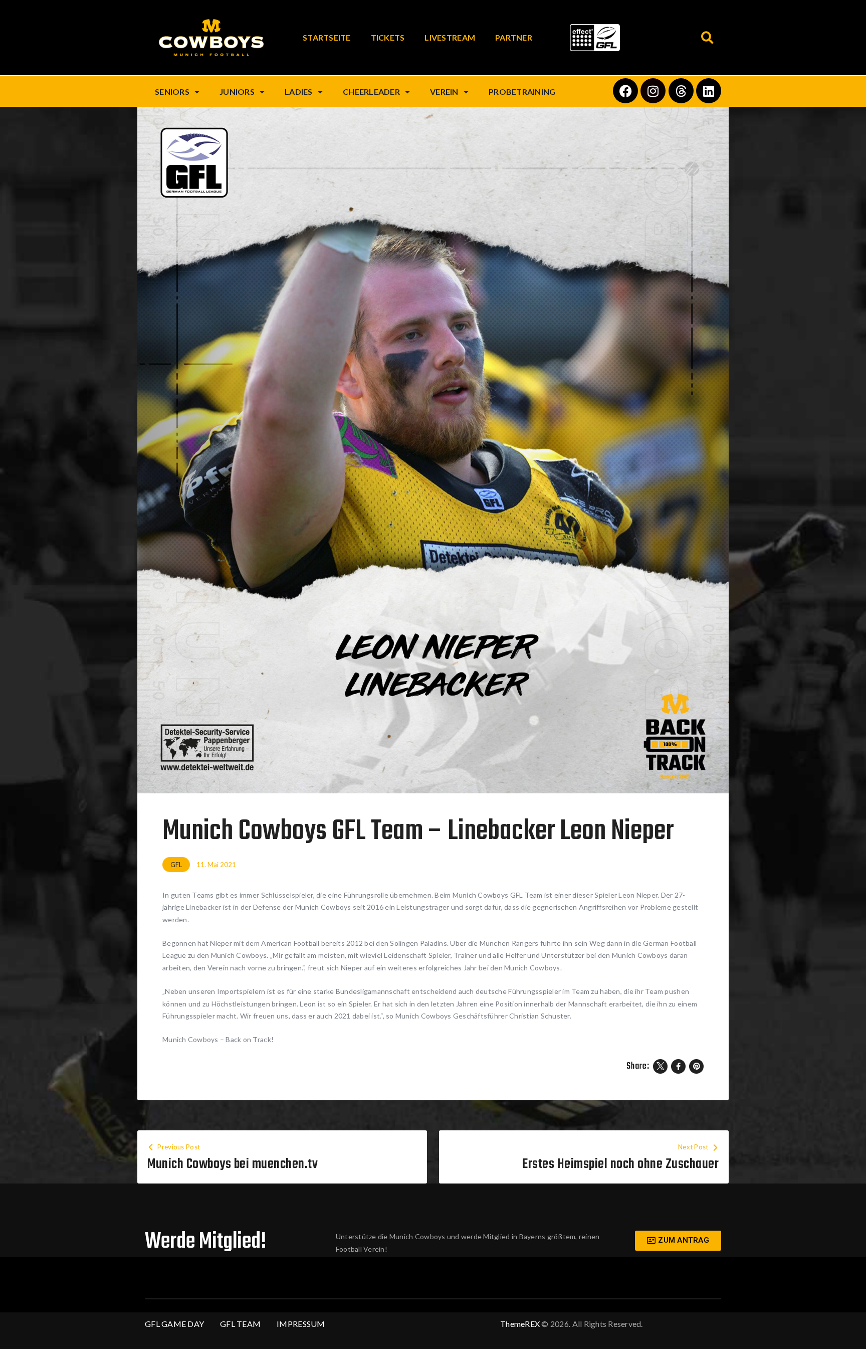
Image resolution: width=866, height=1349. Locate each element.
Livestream (449, 37)
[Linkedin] (708, 90)
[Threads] (681, 90)
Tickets (388, 37)
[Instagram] (653, 90)
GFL (176, 865)
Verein (444, 91)
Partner (513, 37)
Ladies (299, 91)
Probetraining (522, 91)
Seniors (172, 91)
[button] (707, 38)
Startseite (327, 37)
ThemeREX (520, 1323)
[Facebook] (625, 90)
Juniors (237, 91)
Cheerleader (371, 91)
